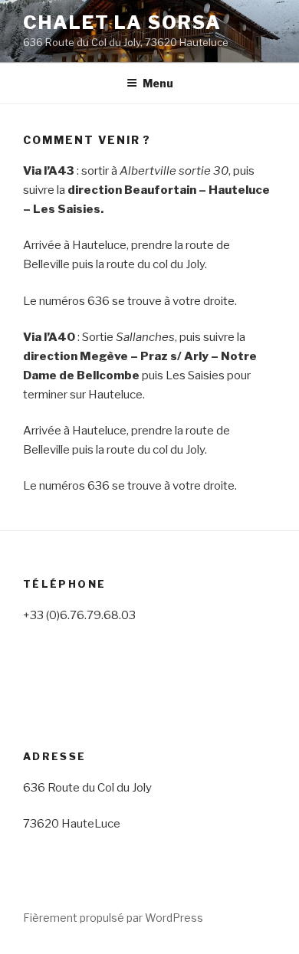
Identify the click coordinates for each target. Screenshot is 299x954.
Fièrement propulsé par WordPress (113, 917)
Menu (158, 83)
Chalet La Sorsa (122, 22)
